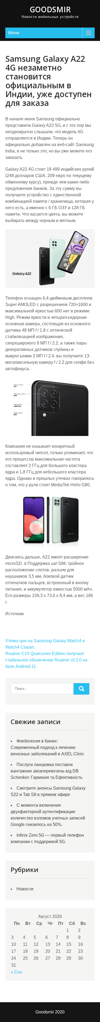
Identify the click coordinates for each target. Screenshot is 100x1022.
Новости (25, 889)
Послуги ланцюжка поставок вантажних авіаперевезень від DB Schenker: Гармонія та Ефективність (46, 771)
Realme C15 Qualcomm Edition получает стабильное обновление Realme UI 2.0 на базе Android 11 (46, 660)
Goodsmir (50, 9)
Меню (13, 32)
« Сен (16, 972)
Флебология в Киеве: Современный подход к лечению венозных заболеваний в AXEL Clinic (47, 747)
